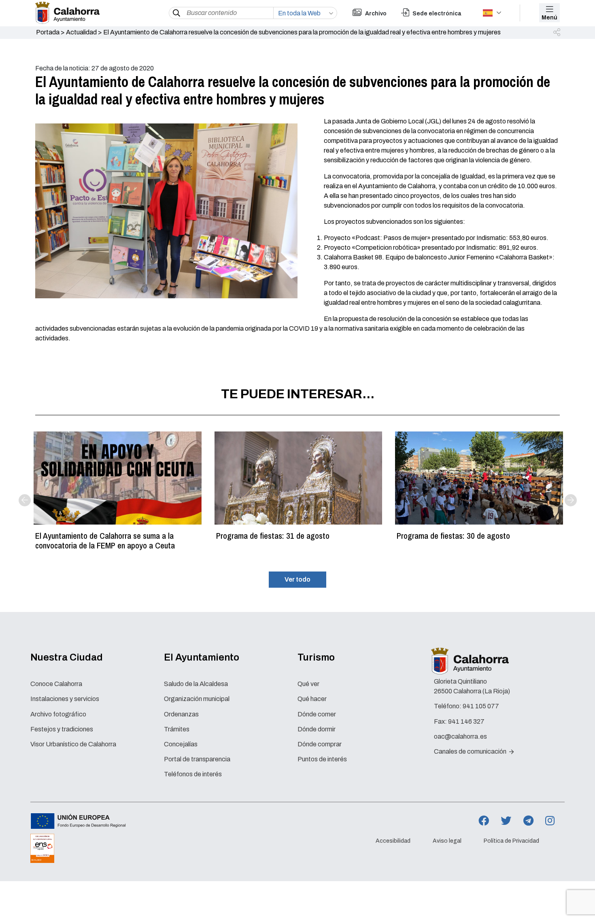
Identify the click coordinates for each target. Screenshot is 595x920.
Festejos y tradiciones (61, 729)
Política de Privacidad (511, 841)
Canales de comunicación (471, 751)
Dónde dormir (317, 729)
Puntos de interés (322, 759)
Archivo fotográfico (58, 714)
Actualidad (81, 32)
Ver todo (297, 579)
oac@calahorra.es (460, 736)
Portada (48, 32)
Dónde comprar (320, 744)
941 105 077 (481, 706)
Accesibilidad (393, 841)
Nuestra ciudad (66, 657)
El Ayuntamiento (201, 657)
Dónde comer (317, 714)
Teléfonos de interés (193, 774)
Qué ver (308, 683)
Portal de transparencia (197, 759)
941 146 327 (466, 721)
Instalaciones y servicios (64, 698)
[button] (557, 33)
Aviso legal (447, 841)
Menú (549, 18)
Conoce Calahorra (56, 683)
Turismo (316, 657)
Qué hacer (312, 698)
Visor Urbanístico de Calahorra (73, 744)
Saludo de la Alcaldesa (196, 683)
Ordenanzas (181, 714)
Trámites (176, 729)
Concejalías (181, 744)
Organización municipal (197, 698)
